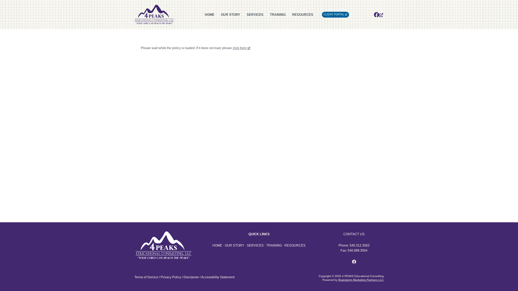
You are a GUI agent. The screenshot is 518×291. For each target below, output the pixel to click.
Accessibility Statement (218, 277)
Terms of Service (146, 277)
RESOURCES (302, 14)
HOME (209, 14)
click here (239, 48)
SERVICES (255, 14)
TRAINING (278, 14)
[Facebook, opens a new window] (378, 14)
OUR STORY (230, 14)
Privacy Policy (171, 277)
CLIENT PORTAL (334, 14)
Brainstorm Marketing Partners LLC (361, 280)
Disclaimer (191, 277)
